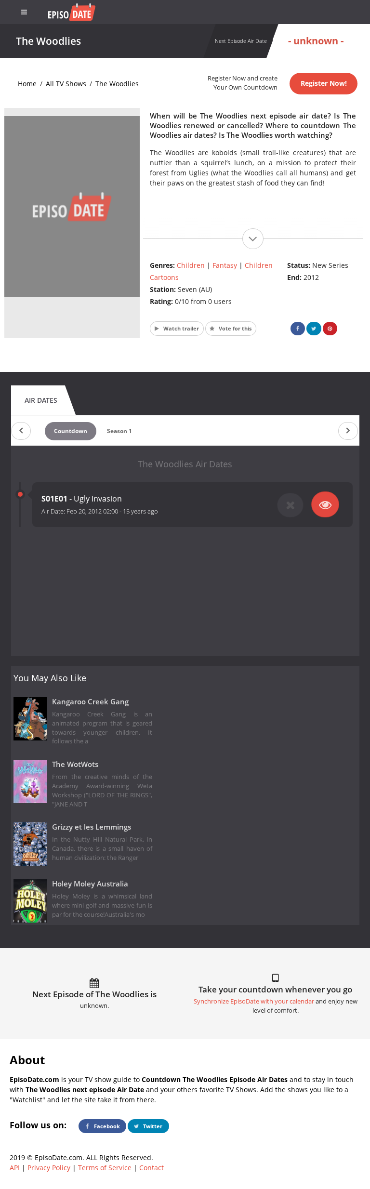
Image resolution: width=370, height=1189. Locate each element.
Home (27, 83)
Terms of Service (105, 1167)
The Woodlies (117, 83)
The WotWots (75, 764)
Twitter (152, 1126)
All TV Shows (66, 83)
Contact (151, 1167)
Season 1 (119, 431)
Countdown (70, 431)
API (15, 1167)
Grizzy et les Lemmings (91, 827)
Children (191, 265)
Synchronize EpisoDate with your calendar (254, 1001)
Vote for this (234, 328)
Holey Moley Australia (90, 883)
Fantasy (224, 265)
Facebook (106, 1126)
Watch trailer (180, 328)
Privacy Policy (48, 1167)
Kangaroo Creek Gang (90, 701)
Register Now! (324, 83)
